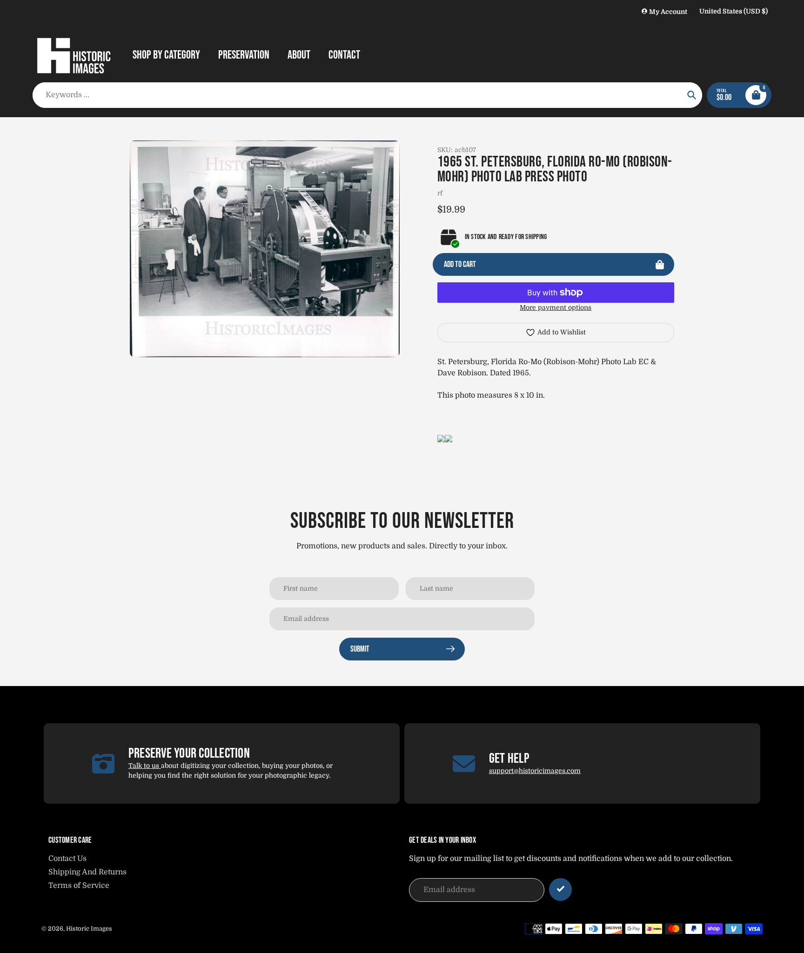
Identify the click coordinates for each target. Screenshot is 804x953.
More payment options (555, 307)
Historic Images (89, 928)
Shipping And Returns (87, 872)
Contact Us (67, 858)
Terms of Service (78, 885)
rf (439, 193)
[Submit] (560, 889)
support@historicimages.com (535, 770)
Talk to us (144, 765)
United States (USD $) (733, 11)
